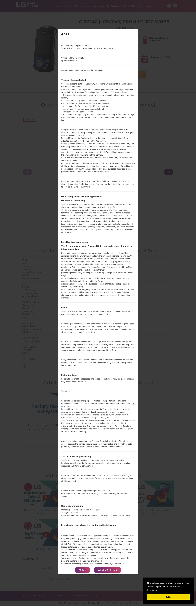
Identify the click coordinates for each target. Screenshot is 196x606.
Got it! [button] (168, 597)
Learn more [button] (152, 590)
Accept (82, 570)
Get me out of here (107, 570)
